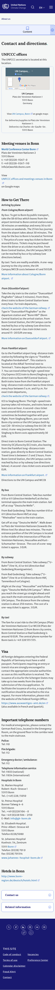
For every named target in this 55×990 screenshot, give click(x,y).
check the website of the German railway (24, 396)
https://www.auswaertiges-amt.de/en (23, 703)
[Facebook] (15, 927)
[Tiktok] (24, 932)
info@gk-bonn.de (20, 818)
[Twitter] (8, 927)
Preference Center (38, 960)
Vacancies (33, 954)
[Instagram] (30, 927)
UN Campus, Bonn (21, 114)
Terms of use (10, 960)
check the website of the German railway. (24, 308)
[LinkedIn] (23, 927)
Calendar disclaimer (14, 966)
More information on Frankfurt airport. (23, 475)
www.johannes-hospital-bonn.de (20, 857)
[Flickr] (37, 927)
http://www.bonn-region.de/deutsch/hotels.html (19, 878)
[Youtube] (44, 927)
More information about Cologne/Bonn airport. (23, 276)
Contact (7, 977)
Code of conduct (12, 954)
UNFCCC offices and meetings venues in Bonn (26, 178)
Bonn (11, 846)
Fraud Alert (9, 971)
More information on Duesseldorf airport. (24, 338)
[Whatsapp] (31, 932)
